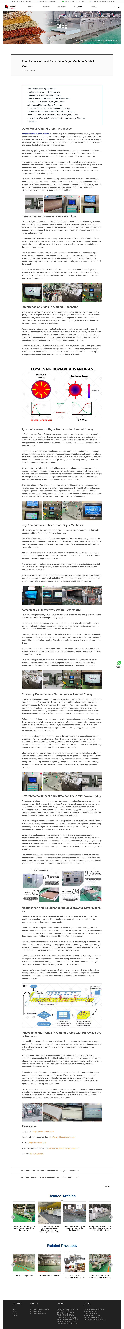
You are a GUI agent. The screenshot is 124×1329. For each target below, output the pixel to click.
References (31, 121)
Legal (14, 1309)
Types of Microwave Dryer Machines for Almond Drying (48, 98)
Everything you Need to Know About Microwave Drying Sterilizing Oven (74, 1228)
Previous (13, 1217)
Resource (78, 7)
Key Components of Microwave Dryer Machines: (46, 102)
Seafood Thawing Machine (49, 1276)
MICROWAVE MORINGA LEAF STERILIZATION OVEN (100, 1277)
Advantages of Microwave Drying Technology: (45, 105)
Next (111, 1217)
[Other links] (119, 6)
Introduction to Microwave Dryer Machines (43, 92)
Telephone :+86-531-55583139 (21, 1)
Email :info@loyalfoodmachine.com (103, 1)
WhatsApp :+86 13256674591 (74, 1)
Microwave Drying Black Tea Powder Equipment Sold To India (67, 1322)
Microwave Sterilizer (36, 1311)
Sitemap (15, 1315)
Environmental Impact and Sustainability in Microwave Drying (51, 111)
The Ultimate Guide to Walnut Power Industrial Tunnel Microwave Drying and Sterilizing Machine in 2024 (49, 1229)
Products (46, 7)
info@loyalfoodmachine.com (97, 1319)
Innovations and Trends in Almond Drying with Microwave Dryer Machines (56, 118)
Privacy (15, 1313)
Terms (14, 1311)
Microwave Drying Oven (38, 1313)
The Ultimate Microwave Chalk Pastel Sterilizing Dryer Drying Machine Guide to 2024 (100, 1228)
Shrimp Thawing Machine (24, 1276)
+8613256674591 (96, 1317)
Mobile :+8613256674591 (47, 1)
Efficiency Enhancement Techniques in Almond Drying (48, 108)
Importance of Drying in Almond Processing (44, 95)
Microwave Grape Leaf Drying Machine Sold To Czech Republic (67, 1318)
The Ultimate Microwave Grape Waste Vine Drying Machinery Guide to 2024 (24, 1228)
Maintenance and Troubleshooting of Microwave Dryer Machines (52, 115)
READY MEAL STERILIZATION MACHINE (75, 1277)
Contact (94, 7)
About (30, 7)
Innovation (62, 7)
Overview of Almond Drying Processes (42, 89)
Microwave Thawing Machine (39, 1309)
